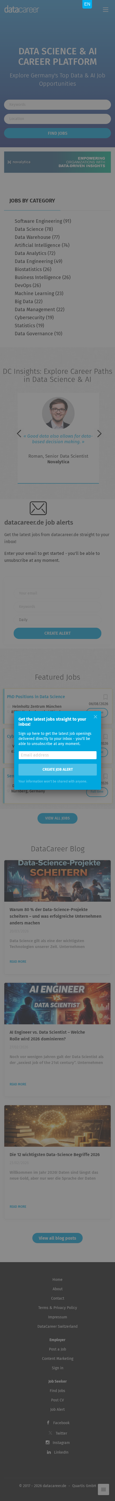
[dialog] (57, 750)
